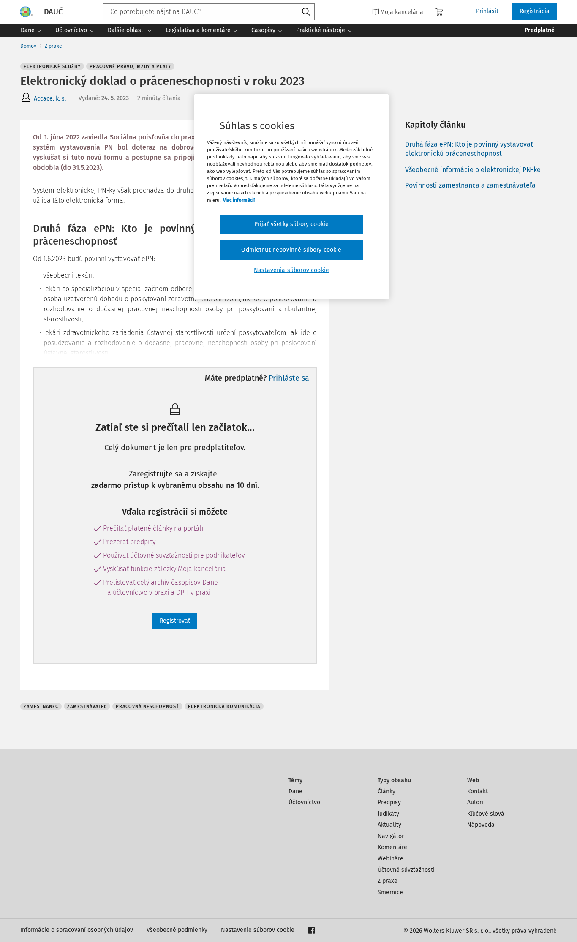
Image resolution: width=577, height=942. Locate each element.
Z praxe (53, 46)
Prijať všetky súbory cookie (291, 224)
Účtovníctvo (304, 802)
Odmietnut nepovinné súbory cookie (291, 249)
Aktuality (389, 824)
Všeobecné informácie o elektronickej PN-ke (473, 170)
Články (386, 791)
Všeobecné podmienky (177, 930)
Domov (28, 46)
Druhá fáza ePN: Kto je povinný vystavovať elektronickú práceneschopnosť (469, 149)
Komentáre (392, 847)
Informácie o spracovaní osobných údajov (76, 930)
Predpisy (389, 802)
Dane (295, 791)
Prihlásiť (487, 11)
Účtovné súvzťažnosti (406, 870)
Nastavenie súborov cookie (257, 930)
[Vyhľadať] (306, 12)
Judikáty (388, 813)
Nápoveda (481, 824)
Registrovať (175, 620)
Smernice (390, 892)
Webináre (390, 858)
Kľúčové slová (485, 813)
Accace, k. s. (50, 98)
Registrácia (535, 11)
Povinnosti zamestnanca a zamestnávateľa (470, 185)
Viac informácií (239, 200)
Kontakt (477, 791)
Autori (475, 802)
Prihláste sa (289, 378)
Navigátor (391, 836)
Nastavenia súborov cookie (291, 270)
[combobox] (209, 11)
